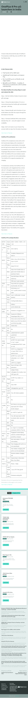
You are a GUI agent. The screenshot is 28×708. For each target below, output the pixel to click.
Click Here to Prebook (6, 133)
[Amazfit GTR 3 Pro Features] (22, 596)
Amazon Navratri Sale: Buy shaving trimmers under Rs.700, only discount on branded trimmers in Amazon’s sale (14, 662)
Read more (6, 509)
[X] (5, 47)
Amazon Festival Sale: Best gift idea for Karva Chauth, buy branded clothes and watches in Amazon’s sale (14, 647)
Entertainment (6, 501)
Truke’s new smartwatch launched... (6, 518)
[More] (15, 47)
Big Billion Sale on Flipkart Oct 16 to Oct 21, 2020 (21, 673)
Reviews (4, 556)
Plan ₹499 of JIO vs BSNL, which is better (10, 629)
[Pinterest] (9, 47)
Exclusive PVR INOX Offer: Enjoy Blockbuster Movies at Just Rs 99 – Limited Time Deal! (14, 609)
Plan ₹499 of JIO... (7, 555)
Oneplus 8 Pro (16, 493)
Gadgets (4, 521)
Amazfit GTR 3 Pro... (8, 592)
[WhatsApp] (12, 47)
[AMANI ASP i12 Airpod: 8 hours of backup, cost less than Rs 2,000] (22, 541)
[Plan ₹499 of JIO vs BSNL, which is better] (22, 559)
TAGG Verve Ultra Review (7, 574)
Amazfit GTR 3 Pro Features (7, 641)
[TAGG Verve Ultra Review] (22, 578)
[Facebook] (2, 47)
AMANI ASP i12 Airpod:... (9, 537)
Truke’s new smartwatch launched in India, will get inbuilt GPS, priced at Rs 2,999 (13, 616)
